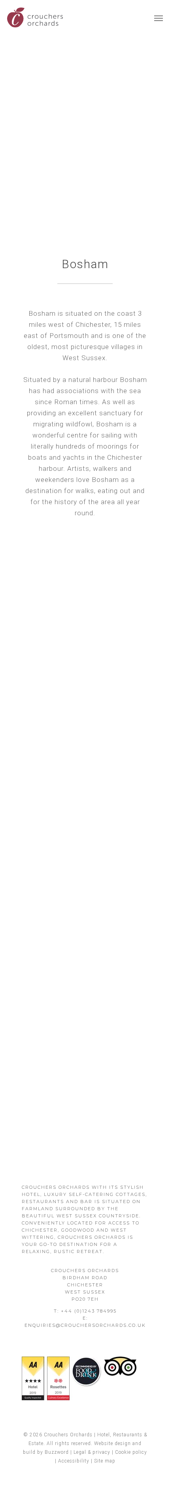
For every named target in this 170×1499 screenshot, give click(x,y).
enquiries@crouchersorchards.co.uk (85, 1325)
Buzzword (57, 1452)
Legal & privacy (92, 1452)
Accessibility (73, 1461)
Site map (104, 1461)
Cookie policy (131, 1452)
